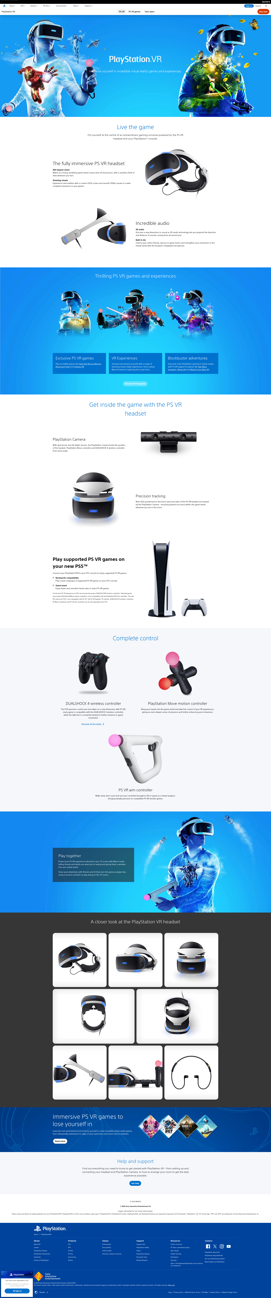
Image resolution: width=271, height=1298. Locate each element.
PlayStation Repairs (143, 1254)
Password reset (141, 1257)
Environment (106, 1244)
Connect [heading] (208, 1241)
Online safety (106, 1251)
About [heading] (37, 1241)
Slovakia (42, 1292)
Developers (174, 1257)
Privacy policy (178, 1292)
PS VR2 (70, 1251)
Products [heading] (72, 1241)
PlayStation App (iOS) (212, 1252)
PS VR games (134, 11)
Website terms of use (192, 1292)
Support (87, 6)
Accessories (61, 6)
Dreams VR (79, 367)
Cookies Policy (215, 1292)
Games (33, 6)
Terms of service (176, 1244)
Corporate (37, 1257)
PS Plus (46, 6)
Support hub (140, 1244)
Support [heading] (140, 1241)
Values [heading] (105, 1241)
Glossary (174, 1260)
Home (36, 1234)
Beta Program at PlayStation (214, 1262)
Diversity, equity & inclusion (112, 1254)
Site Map (205, 1292)
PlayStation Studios (40, 1251)
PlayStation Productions (42, 1254)
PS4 (69, 1247)
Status (138, 1251)
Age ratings (175, 1251)
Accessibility (106, 1247)
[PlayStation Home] (4, 6)
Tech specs (150, 11)
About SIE (37, 1244)
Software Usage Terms (229, 1292)
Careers (36, 1247)
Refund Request (142, 1260)
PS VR (121, 11)
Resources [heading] (175, 1241)
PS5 (22, 6)
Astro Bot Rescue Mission (90, 364)
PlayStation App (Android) (214, 1255)
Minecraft (182, 369)
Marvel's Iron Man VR (199, 369)
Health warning (176, 1254)
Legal (170, 1292)
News (75, 6)
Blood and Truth (63, 367)
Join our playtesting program (215, 1259)
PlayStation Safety (142, 1247)
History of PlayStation (41, 1260)
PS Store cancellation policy (180, 1247)
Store (11, 6)
